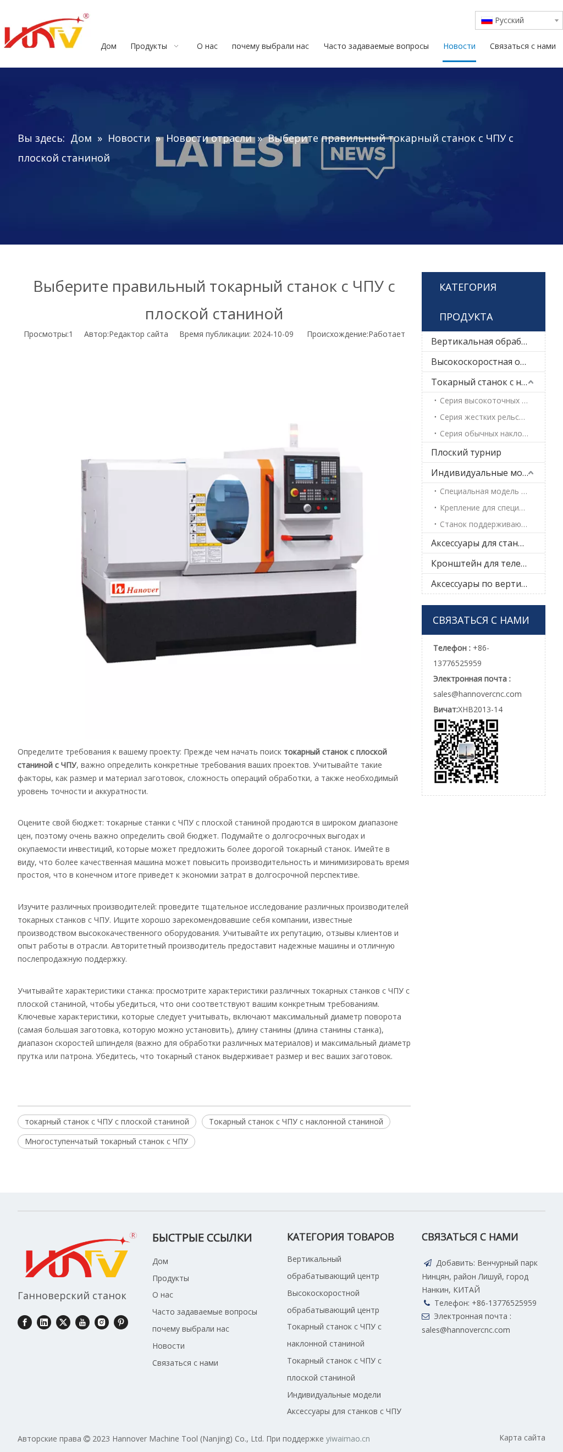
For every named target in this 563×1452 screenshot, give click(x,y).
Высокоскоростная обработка (488, 362)
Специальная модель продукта (492, 491)
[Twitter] (63, 1322)
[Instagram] (102, 1322)
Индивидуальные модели (487, 473)
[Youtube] (82, 1322)
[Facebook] (25, 1322)
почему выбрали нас (190, 1328)
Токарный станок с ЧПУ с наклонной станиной (296, 1121)
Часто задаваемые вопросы (204, 1311)
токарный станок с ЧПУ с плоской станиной (107, 1121)
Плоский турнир (466, 452)
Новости (168, 1345)
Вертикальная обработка (486, 341)
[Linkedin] (44, 1322)
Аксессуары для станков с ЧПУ (488, 543)
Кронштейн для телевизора (488, 563)
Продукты (170, 1278)
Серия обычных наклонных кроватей (492, 433)
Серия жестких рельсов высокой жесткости (492, 417)
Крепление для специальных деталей (492, 507)
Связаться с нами (185, 1362)
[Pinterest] (121, 1322)
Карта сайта (522, 1437)
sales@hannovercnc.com (466, 1329)
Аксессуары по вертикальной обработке (488, 584)
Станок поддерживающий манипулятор (492, 524)
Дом (160, 1261)
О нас (162, 1294)
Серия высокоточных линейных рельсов (492, 400)
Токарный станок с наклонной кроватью (488, 382)
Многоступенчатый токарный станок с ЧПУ (106, 1141)
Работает (386, 334)
